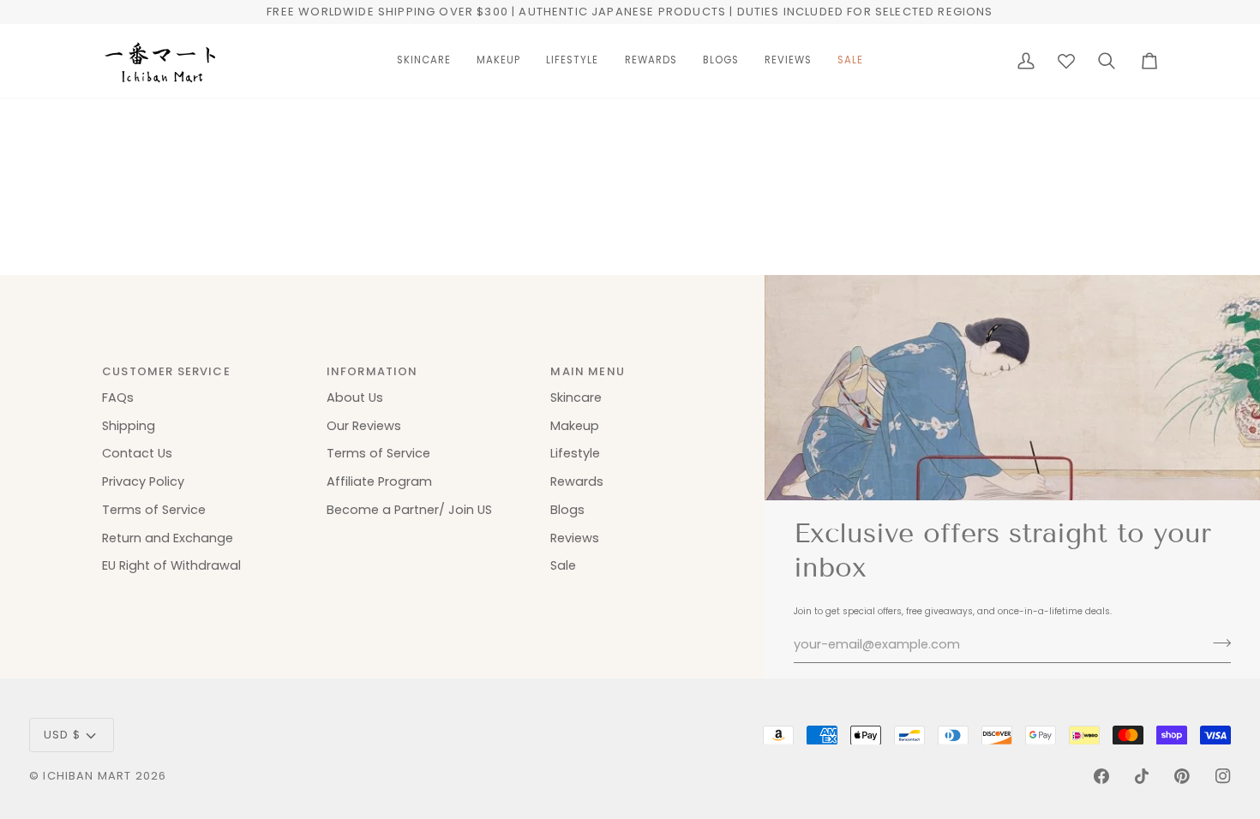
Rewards (576, 481)
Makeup (574, 425)
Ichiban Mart (87, 776)
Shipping (128, 425)
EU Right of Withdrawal (171, 565)
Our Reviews (364, 425)
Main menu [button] (587, 371)
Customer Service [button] (166, 371)
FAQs (118, 397)
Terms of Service (154, 509)
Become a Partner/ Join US (409, 509)
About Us (355, 397)
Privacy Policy (143, 481)
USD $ (62, 734)
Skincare (576, 397)
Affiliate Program (379, 481)
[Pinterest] (1182, 776)
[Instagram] (1223, 776)
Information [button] (372, 371)
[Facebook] (1101, 776)
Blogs (567, 509)
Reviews (574, 538)
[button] (424, 61)
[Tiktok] (1142, 776)
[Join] (1217, 642)
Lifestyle (575, 453)
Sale (563, 565)
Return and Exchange (167, 538)
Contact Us (137, 453)
